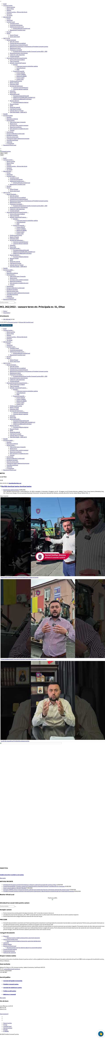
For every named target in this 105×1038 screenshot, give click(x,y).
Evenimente (10, 132)
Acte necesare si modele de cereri (19, 128)
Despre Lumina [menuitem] (7, 1023)
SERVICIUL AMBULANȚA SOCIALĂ (22, 99)
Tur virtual (9, 15)
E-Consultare (10, 143)
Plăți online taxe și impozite (18, 122)
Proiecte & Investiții (18, 71)
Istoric (8, 33)
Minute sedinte (7, 944)
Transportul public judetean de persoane (18, 138)
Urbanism (12, 91)
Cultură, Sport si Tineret (16, 110)
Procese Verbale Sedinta (10, 949)
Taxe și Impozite (14, 61)
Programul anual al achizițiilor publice (27, 66)
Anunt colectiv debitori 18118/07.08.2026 (14, 888)
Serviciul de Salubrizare (16, 86)
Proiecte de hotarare (9, 951)
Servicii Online (11, 120)
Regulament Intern (15, 48)
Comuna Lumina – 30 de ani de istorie (17, 12)
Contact (12, 130)
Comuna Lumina (7, 5)
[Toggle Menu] (0, 1)
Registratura (13, 124)
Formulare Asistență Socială (21, 96)
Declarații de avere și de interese (19, 53)
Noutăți (5, 114)
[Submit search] (15, 906)
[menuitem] (4, 158)
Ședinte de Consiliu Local (17, 27)
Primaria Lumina (12, 322)
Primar (8, 18)
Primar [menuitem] (5, 1025)
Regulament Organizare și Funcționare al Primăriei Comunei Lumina (29, 46)
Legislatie (9, 142)
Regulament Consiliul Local (17, 30)
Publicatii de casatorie (9, 952)
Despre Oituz (10, 9)
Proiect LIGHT (20, 78)
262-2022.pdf (7, 319)
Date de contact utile (12, 137)
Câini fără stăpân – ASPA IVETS (18, 112)
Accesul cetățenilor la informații (15, 133)
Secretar (9, 32)
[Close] (0, 148)
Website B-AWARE (21, 76)
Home (5, 311)
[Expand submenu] (11, 171)
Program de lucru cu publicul (18, 43)
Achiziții (15, 64)
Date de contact (14, 41)
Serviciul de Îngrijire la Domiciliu (12, 981)
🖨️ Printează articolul (6, 325)
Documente (6, 313)
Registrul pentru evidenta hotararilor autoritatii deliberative (24, 941)
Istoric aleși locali (15, 36)
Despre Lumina (11, 7)
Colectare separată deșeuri (20, 87)
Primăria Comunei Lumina (10, 984)
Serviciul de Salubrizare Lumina (12, 987)
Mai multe (3, 878)
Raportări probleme (12, 119)
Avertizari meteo (26, 486)
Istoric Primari (14, 35)
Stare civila (13, 92)
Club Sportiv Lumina (15, 109)
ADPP (11, 105)
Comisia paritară (14, 56)
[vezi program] (4, 1014)
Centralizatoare (20, 68)
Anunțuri (9, 117)
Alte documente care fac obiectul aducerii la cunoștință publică (24, 947)
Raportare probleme (15, 127)
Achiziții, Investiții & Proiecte (18, 63)
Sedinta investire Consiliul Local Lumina (12, 875)
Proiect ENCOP (20, 73)
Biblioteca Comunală (9, 994)
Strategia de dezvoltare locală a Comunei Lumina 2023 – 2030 (30, 51)
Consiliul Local (11, 22)
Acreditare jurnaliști (12, 135)
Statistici (9, 13)
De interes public (8, 115)
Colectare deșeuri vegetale (20, 89)
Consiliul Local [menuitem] (7, 1026)
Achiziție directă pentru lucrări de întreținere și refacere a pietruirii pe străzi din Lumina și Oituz (29, 885)
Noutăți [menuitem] (5, 1029)
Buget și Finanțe (14, 82)
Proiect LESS (20, 79)
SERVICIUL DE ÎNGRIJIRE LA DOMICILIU (24, 97)
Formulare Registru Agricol (20, 102)
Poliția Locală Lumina (16, 81)
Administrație (7, 17)
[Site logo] (5, 151)
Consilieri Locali (14, 23)
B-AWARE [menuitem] (6, 1031)
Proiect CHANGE (21, 74)
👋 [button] (101, 1034)
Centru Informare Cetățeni (17, 59)
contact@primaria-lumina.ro (12, 969)
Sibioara (9, 10)
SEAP (17, 69)
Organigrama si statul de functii (19, 45)
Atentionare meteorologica (11, 490)
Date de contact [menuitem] (7, 1028)
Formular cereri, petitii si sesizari (19, 125)
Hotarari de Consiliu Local (26, 322)
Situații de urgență (15, 107)
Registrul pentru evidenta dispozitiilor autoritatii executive (23, 938)
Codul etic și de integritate (17, 55)
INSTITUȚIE (6, 38)
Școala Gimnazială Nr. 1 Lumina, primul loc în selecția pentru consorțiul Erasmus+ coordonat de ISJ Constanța (34, 886)
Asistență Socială (14, 94)
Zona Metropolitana (12, 140)
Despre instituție (11, 40)
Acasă (4, 4)
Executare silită (14, 84)
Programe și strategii (16, 50)
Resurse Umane (14, 104)
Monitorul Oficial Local (9, 145)
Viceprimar (10, 20)
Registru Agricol (14, 101)
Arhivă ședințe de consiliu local (21, 28)
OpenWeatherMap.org (15, 483)
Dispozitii (6, 936)
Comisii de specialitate (16, 25)
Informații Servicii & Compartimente (17, 58)
